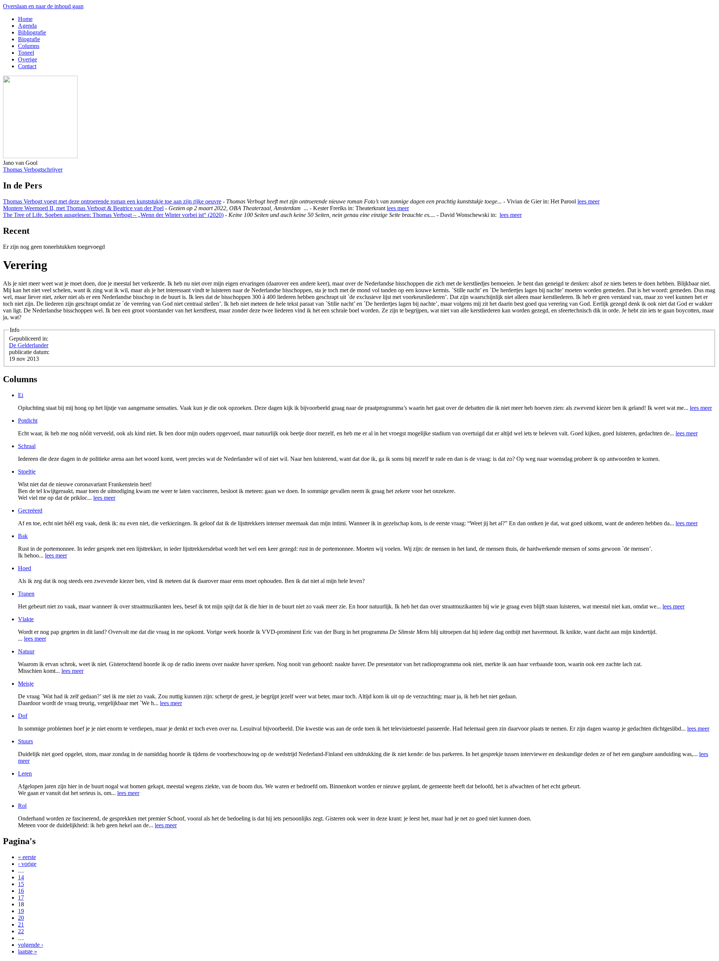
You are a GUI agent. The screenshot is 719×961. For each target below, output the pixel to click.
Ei (20, 395)
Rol (22, 806)
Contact (27, 66)
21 (21, 924)
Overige (27, 59)
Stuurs (25, 741)
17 (21, 897)
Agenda (27, 25)
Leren (25, 773)
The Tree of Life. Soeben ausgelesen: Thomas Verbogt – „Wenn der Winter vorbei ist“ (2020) (113, 215)
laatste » (27, 951)
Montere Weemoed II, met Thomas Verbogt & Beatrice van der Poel (83, 208)
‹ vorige (27, 864)
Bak (23, 536)
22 (21, 931)
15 (21, 884)
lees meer (588, 201)
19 (21, 911)
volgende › (30, 945)
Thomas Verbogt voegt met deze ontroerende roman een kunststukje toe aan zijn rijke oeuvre (112, 201)
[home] (40, 156)
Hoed (24, 568)
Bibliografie (32, 32)
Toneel (26, 52)
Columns (28, 46)
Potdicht (27, 420)
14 (21, 877)
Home (25, 19)
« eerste (27, 857)
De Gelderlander (28, 345)
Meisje (26, 683)
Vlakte (26, 619)
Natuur (26, 651)
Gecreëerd (30, 510)
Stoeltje (27, 471)
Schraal (27, 446)
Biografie (29, 39)
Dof (22, 716)
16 (21, 891)
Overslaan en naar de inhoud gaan (43, 6)
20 (21, 918)
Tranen (26, 593)
